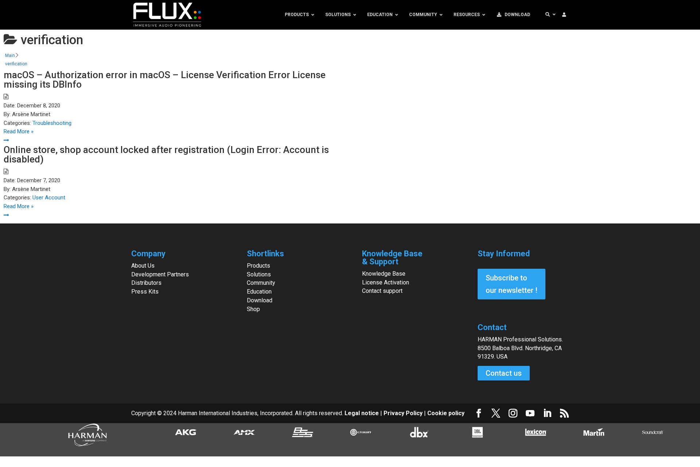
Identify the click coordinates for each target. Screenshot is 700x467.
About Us (143, 265)
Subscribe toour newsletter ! (511, 284)
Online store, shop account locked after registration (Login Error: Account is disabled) (166, 154)
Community (261, 282)
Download (259, 300)
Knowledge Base (383, 273)
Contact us (504, 373)
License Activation (385, 282)
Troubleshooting (51, 123)
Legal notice (362, 413)
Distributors (146, 282)
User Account (48, 197)
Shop (253, 309)
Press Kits (145, 291)
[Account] (564, 15)
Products (258, 265)
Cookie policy (445, 413)
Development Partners (160, 274)
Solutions (259, 274)
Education (259, 291)
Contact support (382, 290)
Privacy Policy (403, 413)
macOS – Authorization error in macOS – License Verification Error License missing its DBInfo (165, 79)
